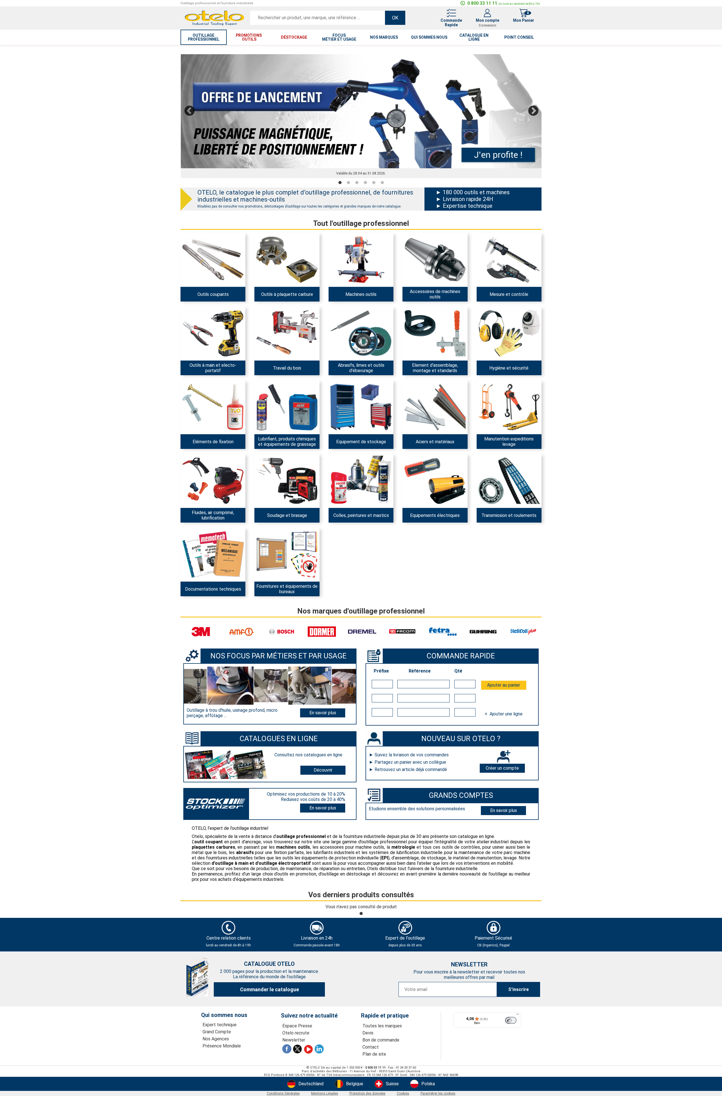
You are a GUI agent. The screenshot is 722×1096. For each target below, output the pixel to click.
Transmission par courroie (506, 467)
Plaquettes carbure (277, 238)
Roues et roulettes (499, 402)
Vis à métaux (198, 385)
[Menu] (517, 1015)
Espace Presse (297, 1026)
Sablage (341, 328)
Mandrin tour (419, 254)
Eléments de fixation (213, 441)
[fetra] (443, 631)
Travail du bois (287, 368)
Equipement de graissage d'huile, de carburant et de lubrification (280, 404)
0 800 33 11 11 (503, 3)
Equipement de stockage (361, 441)
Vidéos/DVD (197, 541)
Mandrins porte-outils (427, 246)
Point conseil (519, 37)
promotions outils (249, 37)
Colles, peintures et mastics (361, 515)
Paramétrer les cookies (438, 1093)
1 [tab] (340, 183)
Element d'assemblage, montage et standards (435, 368)
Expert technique (219, 1024)
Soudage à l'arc (274, 459)
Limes (339, 320)
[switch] (510, 1020)
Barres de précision (425, 394)
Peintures (343, 467)
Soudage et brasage (287, 515)
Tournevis (195, 320)
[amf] (241, 631)
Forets (192, 238)
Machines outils (361, 294)
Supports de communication (286, 533)
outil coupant (208, 841)
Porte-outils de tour (278, 246)
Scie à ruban (345, 260)
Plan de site (374, 1054)
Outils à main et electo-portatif (213, 368)
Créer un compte (502, 768)
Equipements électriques (435, 515)
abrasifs (245, 852)
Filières (192, 254)
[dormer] (322, 631)
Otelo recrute (295, 1033)
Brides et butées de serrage (433, 320)
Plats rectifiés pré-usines (431, 385)
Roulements (493, 459)
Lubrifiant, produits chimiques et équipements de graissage (287, 441)
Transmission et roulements (508, 515)
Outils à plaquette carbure (287, 294)
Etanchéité (344, 475)
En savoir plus (322, 712)
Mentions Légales (324, 1093)
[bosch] (281, 631)
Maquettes (196, 549)
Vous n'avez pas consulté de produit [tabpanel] (361, 906)
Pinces (192, 328)
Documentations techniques (213, 589)
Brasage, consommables (282, 481)
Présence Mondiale (221, 1046)
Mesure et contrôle (509, 294)
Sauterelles (418, 312)
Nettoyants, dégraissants (283, 418)
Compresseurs (199, 459)
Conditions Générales (283, 1093)
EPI (384, 858)
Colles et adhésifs (350, 459)
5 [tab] (374, 183)
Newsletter (293, 1040)
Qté (458, 671)
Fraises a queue (200, 246)
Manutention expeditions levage (509, 441)
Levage (488, 385)
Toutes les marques (382, 1026)
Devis (367, 1033)
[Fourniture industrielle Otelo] (215, 24)
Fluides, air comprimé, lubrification (213, 515)
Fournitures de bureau (280, 541)
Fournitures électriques (429, 475)
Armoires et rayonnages (356, 399)
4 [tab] (365, 183)
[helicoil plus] (523, 631)
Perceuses (344, 268)
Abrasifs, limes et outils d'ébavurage (361, 368)
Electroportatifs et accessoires (215, 312)
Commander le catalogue (269, 989)
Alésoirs (193, 263)
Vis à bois (194, 394)
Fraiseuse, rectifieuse (353, 252)
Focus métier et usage (339, 37)
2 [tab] (348, 183)
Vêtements (492, 339)
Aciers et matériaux (435, 441)
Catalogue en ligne (473, 37)
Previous (189, 110)
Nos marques (384, 37)
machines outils (293, 847)
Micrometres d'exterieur (504, 260)
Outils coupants (213, 294)
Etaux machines (422, 238)
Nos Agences (215, 1039)
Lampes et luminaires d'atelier (435, 459)
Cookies (403, 1093)
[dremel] (362, 631)
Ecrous (414, 328)
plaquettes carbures (213, 847)
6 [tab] (382, 183)
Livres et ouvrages (202, 533)
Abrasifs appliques (351, 312)
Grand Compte (216, 1031)
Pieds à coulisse (497, 238)
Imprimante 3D (495, 282)
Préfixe (381, 671)
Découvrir (323, 770)
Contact (370, 1047)
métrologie (403, 847)
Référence (420, 671)
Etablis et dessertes (352, 407)
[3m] (201, 631)
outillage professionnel (203, 37)
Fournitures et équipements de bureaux (287, 589)
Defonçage (270, 320)
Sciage (266, 328)
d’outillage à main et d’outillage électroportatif (261, 863)
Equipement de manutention (508, 394)
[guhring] (483, 631)
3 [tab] (357, 183)
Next (533, 110)
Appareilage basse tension (432, 467)
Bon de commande (380, 1040)
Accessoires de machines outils (435, 294)
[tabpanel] (361, 116)
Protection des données (367, 1093)
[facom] (402, 631)
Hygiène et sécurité (509, 368)
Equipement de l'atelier (280, 312)
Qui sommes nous (429, 37)
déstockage (294, 37)
